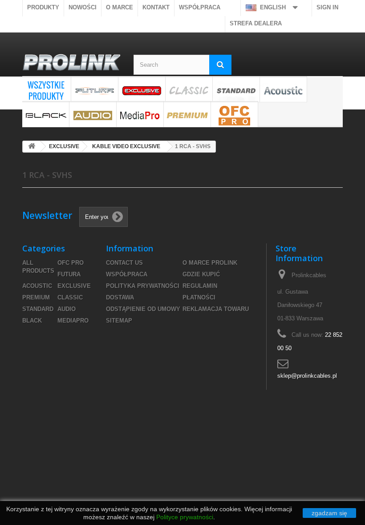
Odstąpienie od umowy (143, 309)
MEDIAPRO (140, 114)
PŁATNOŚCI (198, 297)
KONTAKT (156, 7)
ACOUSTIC (283, 89)
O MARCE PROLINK (209, 262)
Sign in (327, 7)
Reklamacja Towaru (215, 309)
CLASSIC (189, 89)
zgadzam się (329, 513)
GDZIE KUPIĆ (201, 274)
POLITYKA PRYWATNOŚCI (142, 286)
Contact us (124, 262)
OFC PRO (234, 114)
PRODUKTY (43, 7)
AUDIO (92, 114)
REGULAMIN (199, 286)
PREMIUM (187, 114)
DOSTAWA (120, 297)
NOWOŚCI (83, 7)
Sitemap (119, 320)
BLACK (45, 114)
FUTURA (94, 89)
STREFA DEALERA (256, 23)
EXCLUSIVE (141, 89)
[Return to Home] (31, 146)
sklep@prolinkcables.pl (307, 375)
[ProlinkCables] (71, 63)
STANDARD (236, 89)
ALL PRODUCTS (46, 89)
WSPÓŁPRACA (199, 7)
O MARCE (119, 7)
